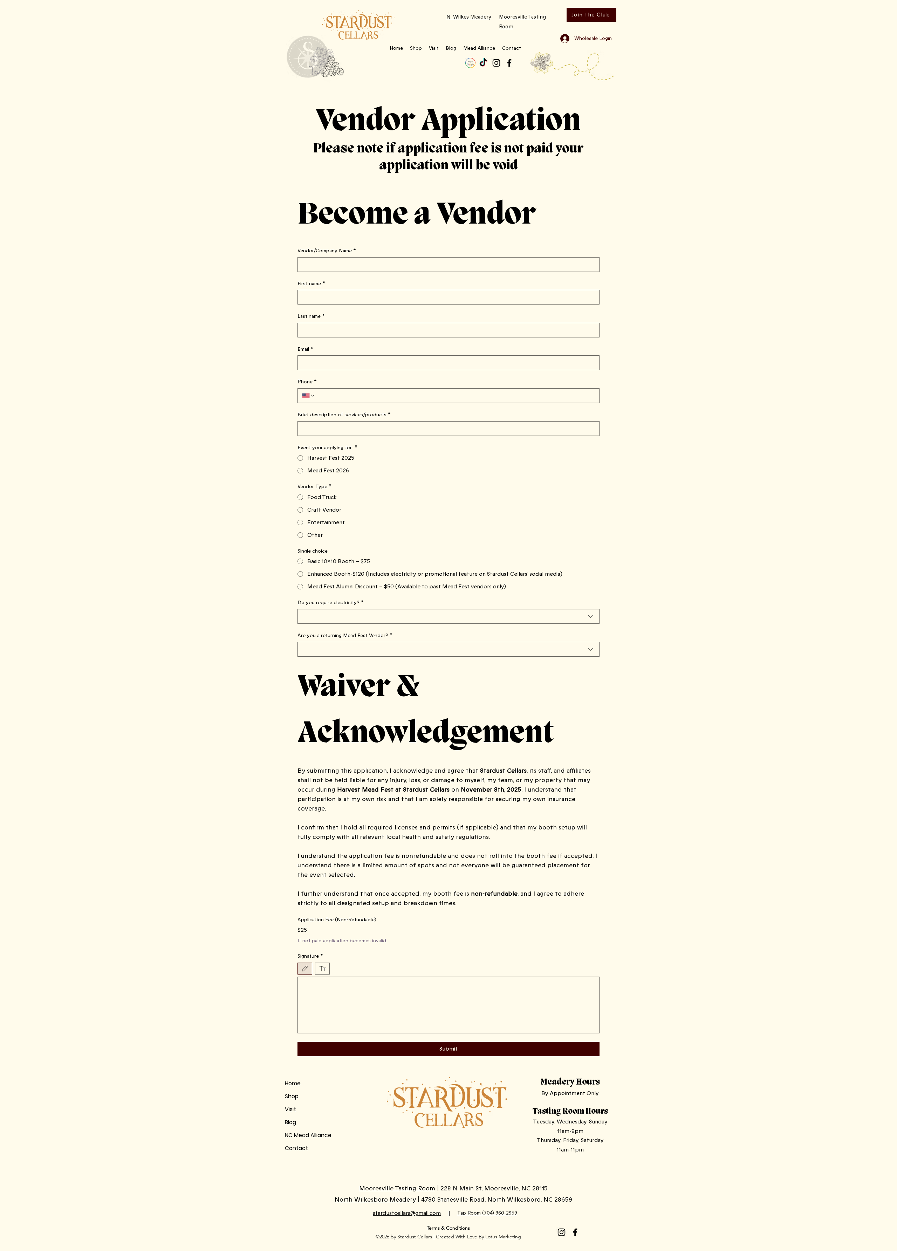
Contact (296, 1148)
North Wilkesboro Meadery (375, 1199)
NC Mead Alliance (308, 1135)
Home (293, 1083)
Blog (290, 1122)
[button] (415, 48)
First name (311, 283)
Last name (311, 316)
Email (305, 349)
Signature (310, 956)
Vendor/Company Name (326, 250)
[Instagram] (496, 63)
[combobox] (448, 616)
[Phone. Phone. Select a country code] (308, 395)
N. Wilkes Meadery (468, 16)
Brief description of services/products (344, 414)
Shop (292, 1096)
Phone (307, 381)
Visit (290, 1109)
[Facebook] (509, 63)
